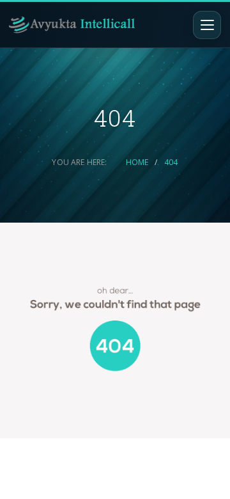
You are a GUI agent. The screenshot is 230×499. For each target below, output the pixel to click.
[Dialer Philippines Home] (72, 24)
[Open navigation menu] (207, 25)
